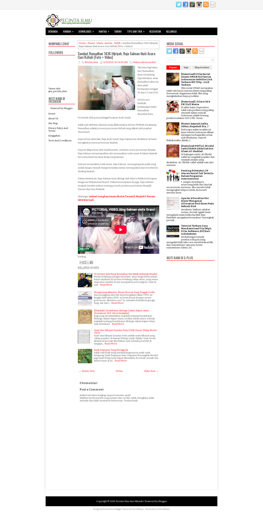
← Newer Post (87, 371)
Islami (99, 43)
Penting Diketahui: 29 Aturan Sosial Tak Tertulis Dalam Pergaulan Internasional (197, 174)
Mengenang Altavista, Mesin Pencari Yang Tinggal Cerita (124, 292)
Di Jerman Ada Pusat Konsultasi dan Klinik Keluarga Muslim (125, 274)
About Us (53, 118)
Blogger (68, 108)
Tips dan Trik (135, 31)
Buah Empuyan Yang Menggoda (111, 350)
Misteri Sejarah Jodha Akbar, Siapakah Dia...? (195, 125)
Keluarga (171, 31)
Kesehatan (155, 31)
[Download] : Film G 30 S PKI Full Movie (195, 103)
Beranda (53, 31)
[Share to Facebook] (91, 262)
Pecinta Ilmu (108, 509)
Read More (106, 284)
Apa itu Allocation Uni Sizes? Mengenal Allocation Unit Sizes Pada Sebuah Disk (197, 202)
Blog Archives (202, 67)
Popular (173, 67)
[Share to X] (88, 262)
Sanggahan (54, 135)
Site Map (53, 123)
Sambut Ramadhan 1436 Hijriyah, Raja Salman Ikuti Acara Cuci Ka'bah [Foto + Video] (116, 55)
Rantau (104, 31)
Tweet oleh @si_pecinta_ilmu (57, 90)
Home (51, 113)
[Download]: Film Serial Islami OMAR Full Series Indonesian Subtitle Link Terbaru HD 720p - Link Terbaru (196, 79)
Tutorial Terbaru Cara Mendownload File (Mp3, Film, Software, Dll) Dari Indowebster (196, 229)
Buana (91, 43)
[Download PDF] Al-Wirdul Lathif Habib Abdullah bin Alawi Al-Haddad (197, 149)
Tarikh (118, 31)
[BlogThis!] (84, 262)
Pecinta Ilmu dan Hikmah (129, 501)
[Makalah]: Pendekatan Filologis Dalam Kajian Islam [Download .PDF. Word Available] (121, 312)
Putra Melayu (138, 509)
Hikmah (68, 31)
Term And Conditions (60, 140)
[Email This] (81, 262)
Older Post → (151, 371)
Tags (186, 67)
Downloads (86, 31)
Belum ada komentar (144, 62)
